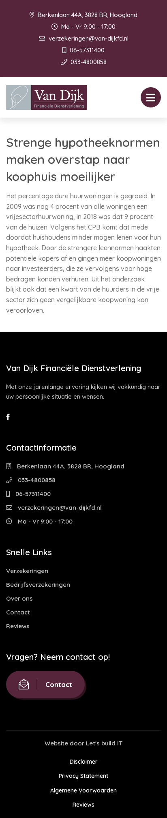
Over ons (19, 598)
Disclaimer (84, 761)
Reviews (18, 626)
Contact (18, 612)
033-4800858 (88, 62)
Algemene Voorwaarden (83, 790)
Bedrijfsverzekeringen (38, 584)
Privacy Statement (83, 775)
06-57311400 (86, 50)
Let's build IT (104, 743)
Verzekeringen (27, 571)
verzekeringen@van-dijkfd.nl (87, 38)
